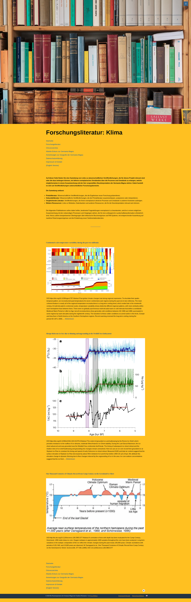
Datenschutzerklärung (138, 596)
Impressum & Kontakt (124, 596)
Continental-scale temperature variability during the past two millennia (72, 243)
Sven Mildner (94, 596)
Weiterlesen (69, 319)
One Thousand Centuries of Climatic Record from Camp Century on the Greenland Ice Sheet (80, 474)
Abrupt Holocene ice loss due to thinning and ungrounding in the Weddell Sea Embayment (79, 334)
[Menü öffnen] (186, 3)
